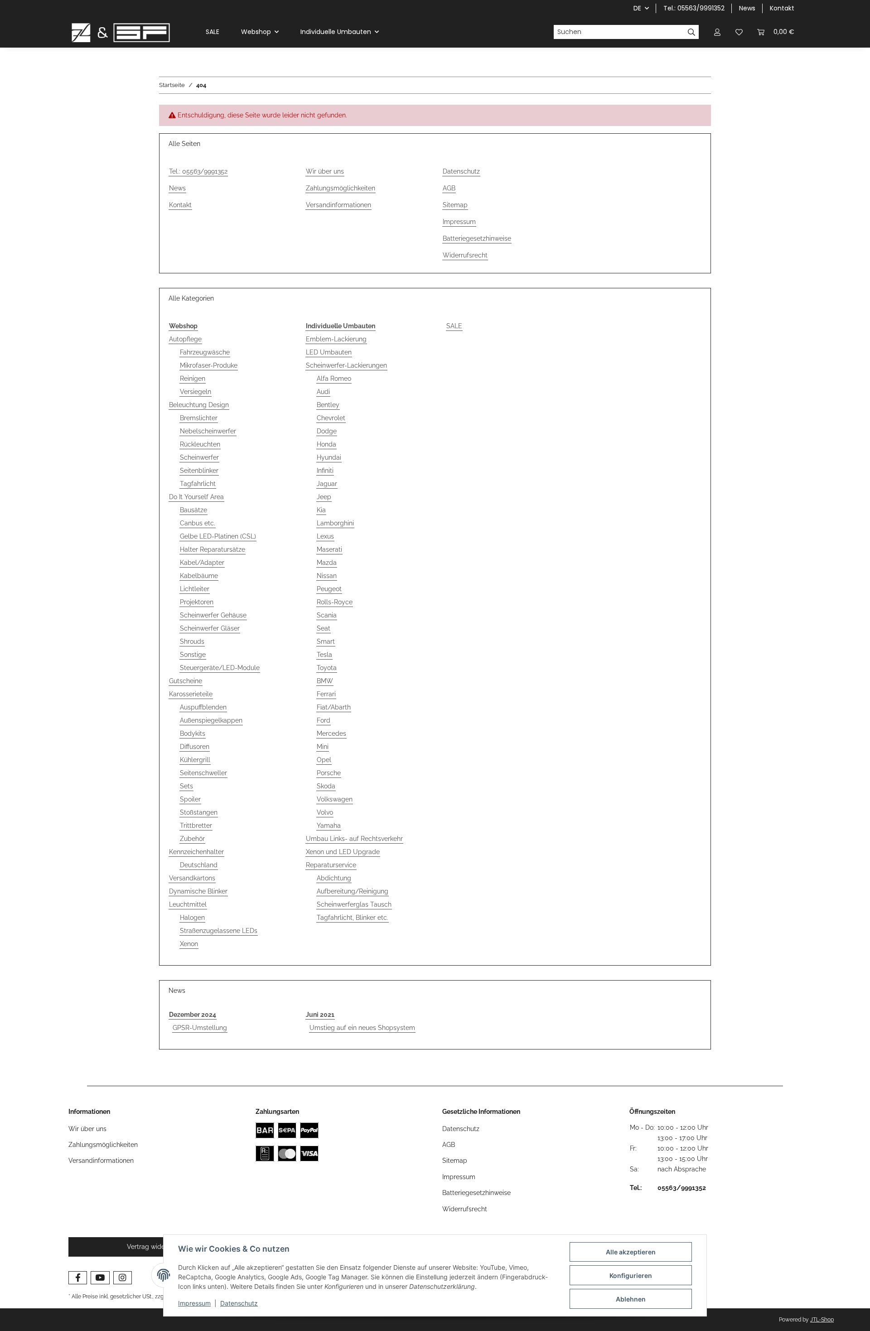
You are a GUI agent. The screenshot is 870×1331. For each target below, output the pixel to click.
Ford (323, 720)
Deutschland (199, 865)
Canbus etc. (197, 523)
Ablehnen (631, 1299)
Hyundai (329, 457)
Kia (321, 510)
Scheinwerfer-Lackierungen (346, 365)
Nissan (327, 575)
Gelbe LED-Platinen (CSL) (218, 536)
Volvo (325, 812)
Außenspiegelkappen (211, 720)
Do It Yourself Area (196, 496)
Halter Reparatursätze (212, 549)
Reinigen (192, 378)
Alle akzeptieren (631, 1252)
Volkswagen (335, 799)
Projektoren (196, 602)
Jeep (324, 496)
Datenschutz (239, 1303)
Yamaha (329, 825)
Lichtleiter (194, 589)
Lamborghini (335, 523)
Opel (324, 759)
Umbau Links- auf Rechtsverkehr (354, 838)
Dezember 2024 (192, 1014)
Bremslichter (199, 418)
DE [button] (637, 8)
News (747, 8)
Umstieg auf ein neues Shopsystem (362, 1027)
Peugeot (329, 589)
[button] (717, 32)
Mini (323, 746)
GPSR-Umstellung (200, 1027)
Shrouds (192, 641)
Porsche (329, 773)
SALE (454, 326)
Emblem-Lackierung (336, 339)
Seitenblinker (199, 470)
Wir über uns (325, 171)
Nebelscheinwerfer (208, 431)
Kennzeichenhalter (196, 851)
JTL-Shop (822, 1319)
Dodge (327, 431)
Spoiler (190, 799)
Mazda (327, 562)
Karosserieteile (191, 694)
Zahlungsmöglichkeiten (340, 188)
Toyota (327, 667)
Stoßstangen (199, 812)
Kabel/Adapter (202, 562)
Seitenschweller (203, 773)
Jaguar (327, 483)
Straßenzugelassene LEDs (218, 930)
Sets (186, 786)
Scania (327, 615)
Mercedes (331, 733)
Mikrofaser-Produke (208, 365)
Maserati (329, 549)
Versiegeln (195, 391)
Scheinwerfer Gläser (210, 628)
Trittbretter (196, 825)
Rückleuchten (200, 444)
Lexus (325, 536)
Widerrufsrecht (465, 255)
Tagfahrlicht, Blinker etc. (352, 917)
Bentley (328, 404)
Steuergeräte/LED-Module (220, 667)
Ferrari (326, 694)
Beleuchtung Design (199, 404)
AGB (449, 188)
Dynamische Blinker (198, 891)
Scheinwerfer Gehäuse (213, 615)
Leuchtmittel (188, 904)
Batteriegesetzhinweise (477, 238)
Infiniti (325, 470)
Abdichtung (334, 878)
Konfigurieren (630, 1275)
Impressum (194, 1303)
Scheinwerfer (199, 457)
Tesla (324, 654)
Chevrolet (331, 418)
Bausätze (193, 510)
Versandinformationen (338, 205)
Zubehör (192, 838)
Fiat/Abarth (334, 707)
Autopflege (185, 339)
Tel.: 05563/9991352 (694, 8)
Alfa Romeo (334, 378)
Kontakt (782, 8)
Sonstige (193, 654)
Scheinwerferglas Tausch (354, 904)
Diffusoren (194, 746)
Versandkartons (192, 878)
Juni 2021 (320, 1014)
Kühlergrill (195, 759)
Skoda (326, 786)
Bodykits (192, 733)
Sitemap (455, 205)
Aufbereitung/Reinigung (352, 891)
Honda (326, 444)
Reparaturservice (331, 865)
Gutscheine (185, 681)
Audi (323, 391)
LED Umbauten (329, 352)
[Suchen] (691, 32)
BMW (325, 681)
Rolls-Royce (335, 602)
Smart (326, 641)
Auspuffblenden (203, 707)
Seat (323, 628)
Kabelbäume (199, 575)
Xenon (189, 943)
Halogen (192, 917)
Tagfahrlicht (198, 483)
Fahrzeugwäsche (205, 352)
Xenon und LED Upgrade (343, 851)
